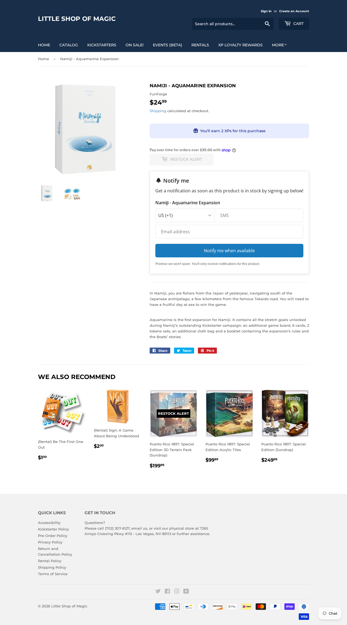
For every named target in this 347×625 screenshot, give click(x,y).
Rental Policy (49, 561)
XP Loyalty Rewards (240, 45)
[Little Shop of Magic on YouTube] (186, 592)
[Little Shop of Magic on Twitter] (158, 592)
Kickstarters (101, 45)
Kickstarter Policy (53, 529)
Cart (298, 23)
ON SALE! (135, 45)
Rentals (200, 45)
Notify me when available (229, 251)
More (278, 45)
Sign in (266, 11)
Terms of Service (53, 574)
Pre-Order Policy (52, 535)
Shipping (158, 111)
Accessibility (49, 522)
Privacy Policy (50, 542)
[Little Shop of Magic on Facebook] (167, 592)
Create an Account (294, 11)
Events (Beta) (167, 45)
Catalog (68, 45)
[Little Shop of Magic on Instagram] (176, 592)
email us (139, 528)
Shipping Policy (52, 567)
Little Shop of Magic (77, 18)
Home (44, 45)
